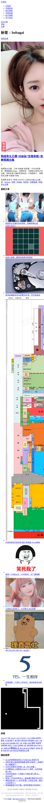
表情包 (38, 748)
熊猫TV (10, 745)
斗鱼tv (25, 743)
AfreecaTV (4, 738)
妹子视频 (9, 15)
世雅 (13, 182)
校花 (29, 743)
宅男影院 (9, 8)
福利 (25, 745)
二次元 (29, 738)
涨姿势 (38, 743)
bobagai (7, 182)
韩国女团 (16, 750)
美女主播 (22, 748)
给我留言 (15, 789)
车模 (4, 750)
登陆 (3, 24)
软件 (8, 750)
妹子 (12, 740)
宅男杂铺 (9, 13)
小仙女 (37, 740)
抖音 (17, 743)
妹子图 (17, 740)
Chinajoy (13, 738)
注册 (3, 27)
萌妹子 (32, 748)
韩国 (11, 750)
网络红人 (14, 748)
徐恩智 (26, 182)
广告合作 (9, 789)
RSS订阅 (4, 22)
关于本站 (34, 789)
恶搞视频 (12, 743)
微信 (4, 743)
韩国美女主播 (24, 750)
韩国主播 (4, 39)
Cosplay (23, 738)
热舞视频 (33, 182)
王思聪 (15, 745)
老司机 (28, 748)
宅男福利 (30, 740)
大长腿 (7, 740)
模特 (33, 743)
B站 (9, 738)
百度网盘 (20, 745)
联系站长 (22, 789)
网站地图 (28, 789)
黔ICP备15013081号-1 (19, 799)
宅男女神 (23, 740)
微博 (7, 743)
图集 (3, 740)
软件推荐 (9, 11)
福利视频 (30, 745)
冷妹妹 (19, 182)
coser (18, 738)
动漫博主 (38, 738)
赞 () (36, 180)
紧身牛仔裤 (37, 745)
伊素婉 (33, 738)
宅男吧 (3, 2)
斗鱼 (20, 743)
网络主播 (7, 748)
